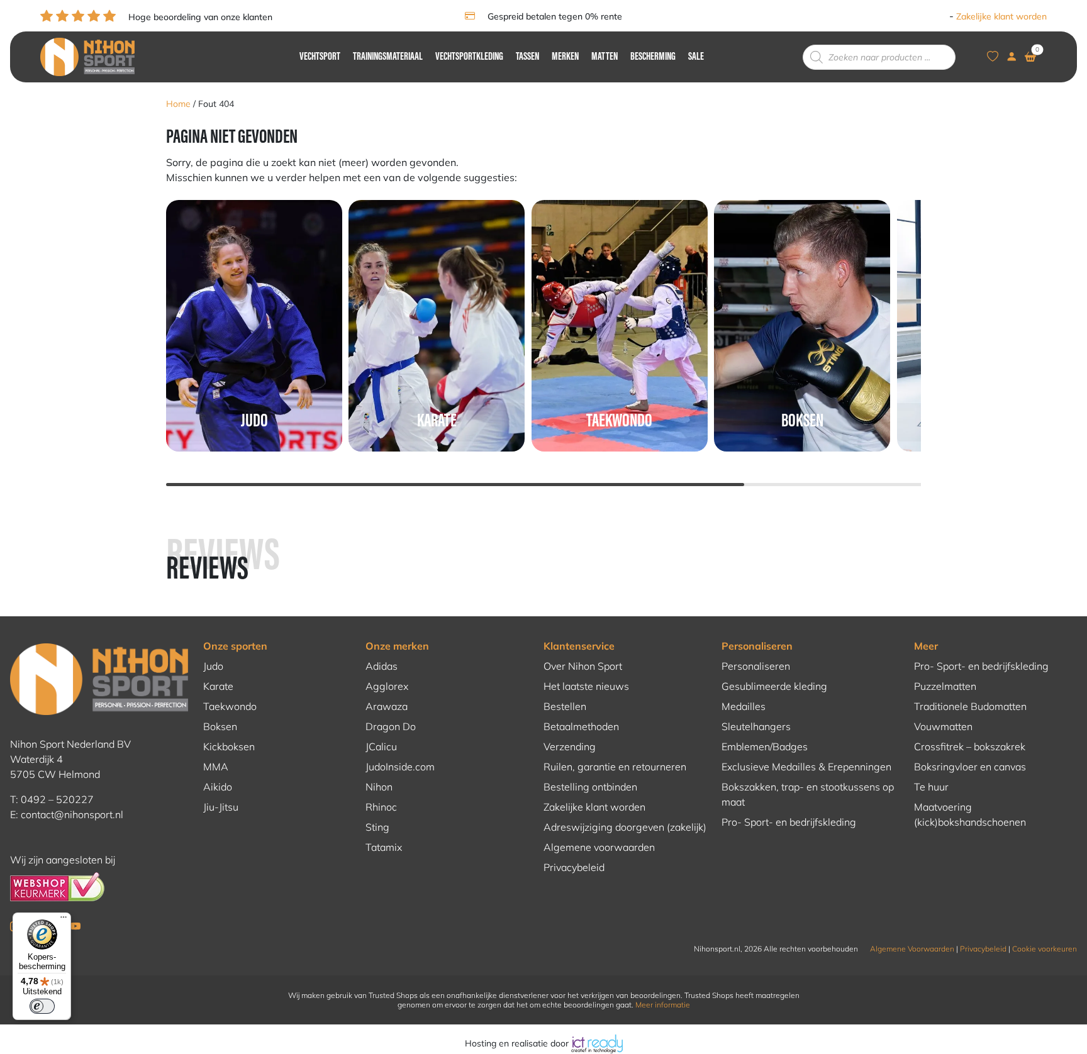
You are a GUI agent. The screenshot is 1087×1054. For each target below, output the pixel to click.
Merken (565, 57)
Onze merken (397, 646)
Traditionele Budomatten (970, 706)
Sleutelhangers (756, 726)
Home (178, 103)
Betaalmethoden (581, 726)
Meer (926, 646)
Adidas (381, 666)
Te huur (931, 786)
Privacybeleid (574, 867)
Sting (377, 827)
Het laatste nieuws (586, 686)
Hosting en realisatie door (518, 1043)
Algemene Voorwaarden (912, 948)
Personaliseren (757, 646)
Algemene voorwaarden (599, 847)
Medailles (744, 706)
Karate (218, 686)
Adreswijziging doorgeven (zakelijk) (625, 827)
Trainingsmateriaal (388, 57)
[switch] (42, 1006)
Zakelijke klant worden (1001, 16)
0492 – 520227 (57, 799)
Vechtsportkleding (469, 57)
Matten (604, 57)
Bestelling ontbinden (590, 786)
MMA (215, 766)
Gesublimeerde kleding (774, 686)
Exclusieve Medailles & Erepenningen (806, 766)
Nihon (379, 786)
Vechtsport (319, 57)
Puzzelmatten (945, 686)
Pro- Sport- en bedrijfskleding (789, 822)
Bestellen (565, 706)
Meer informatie (662, 1004)
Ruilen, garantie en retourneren (615, 766)
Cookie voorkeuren (1044, 948)
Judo (213, 666)
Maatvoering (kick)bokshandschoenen (970, 814)
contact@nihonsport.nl (72, 814)
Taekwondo (230, 706)
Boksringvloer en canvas (970, 766)
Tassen (527, 57)
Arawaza (386, 706)
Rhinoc (381, 807)
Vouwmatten (943, 726)
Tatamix (383, 847)
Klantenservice (579, 646)
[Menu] (63, 920)
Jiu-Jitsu (220, 807)
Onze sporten (235, 646)
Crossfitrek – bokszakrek (969, 746)
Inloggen (929, 16)
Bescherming (653, 57)
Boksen (220, 726)
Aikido (217, 786)
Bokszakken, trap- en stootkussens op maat (808, 794)
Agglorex (386, 686)
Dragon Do (390, 726)
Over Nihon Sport (583, 666)
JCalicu (381, 746)
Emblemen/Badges (765, 746)
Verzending (570, 746)
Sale (696, 57)
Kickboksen (229, 746)
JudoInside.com (400, 766)
